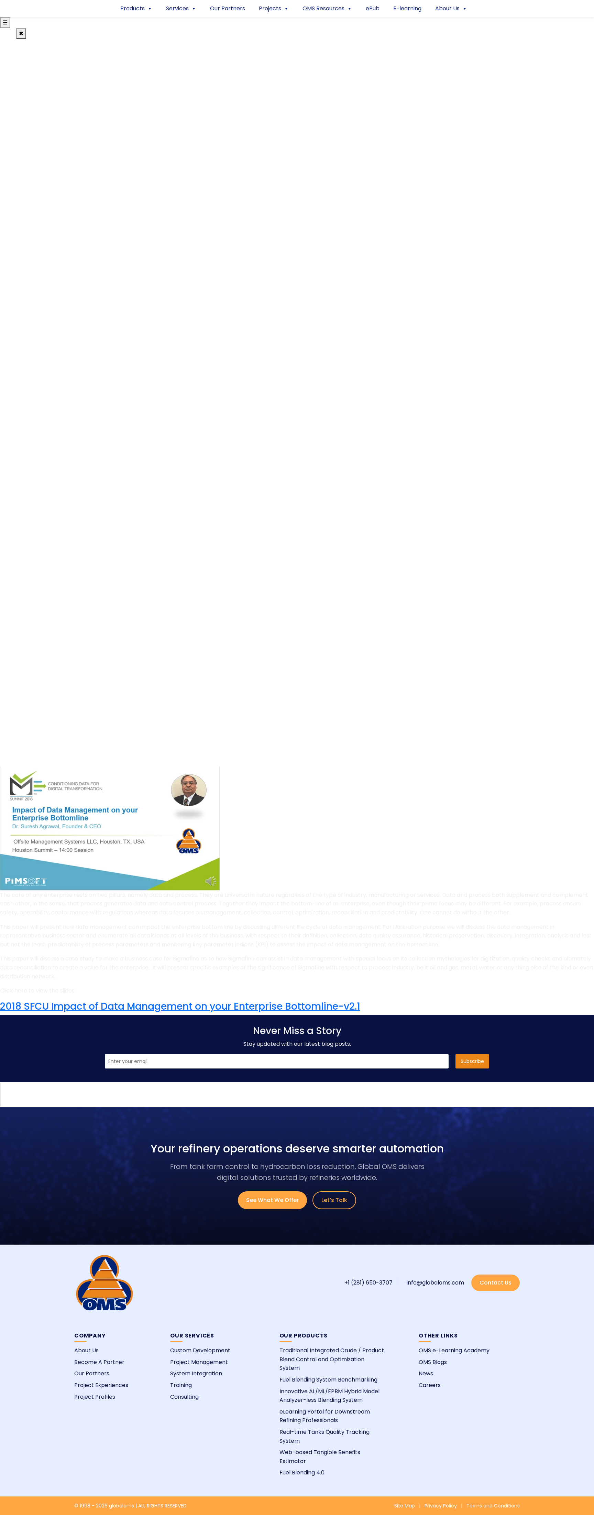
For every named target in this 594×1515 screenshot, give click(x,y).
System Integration (196, 1373)
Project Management (199, 1362)
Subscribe (472, 1061)
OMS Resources (323, 8)
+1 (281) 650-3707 (368, 1283)
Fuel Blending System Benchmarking (328, 1380)
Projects (270, 8)
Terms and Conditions (493, 1505)
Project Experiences (101, 1385)
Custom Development (200, 1350)
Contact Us (496, 1283)
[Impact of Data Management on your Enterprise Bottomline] (110, 828)
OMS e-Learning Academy (454, 1350)
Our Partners (227, 8)
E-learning (407, 8)
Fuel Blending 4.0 (301, 1472)
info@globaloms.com (435, 1283)
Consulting (184, 1397)
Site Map (404, 1505)
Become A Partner (99, 1362)
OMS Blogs (433, 1362)
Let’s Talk (334, 1200)
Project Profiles (94, 1397)
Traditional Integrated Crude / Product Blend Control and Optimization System (331, 1359)
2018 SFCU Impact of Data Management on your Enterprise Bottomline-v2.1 (180, 1006)
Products (132, 8)
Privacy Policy (441, 1505)
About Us (447, 8)
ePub (373, 8)
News (426, 1373)
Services (177, 8)
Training (181, 1385)
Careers (430, 1385)
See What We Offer (272, 1200)
